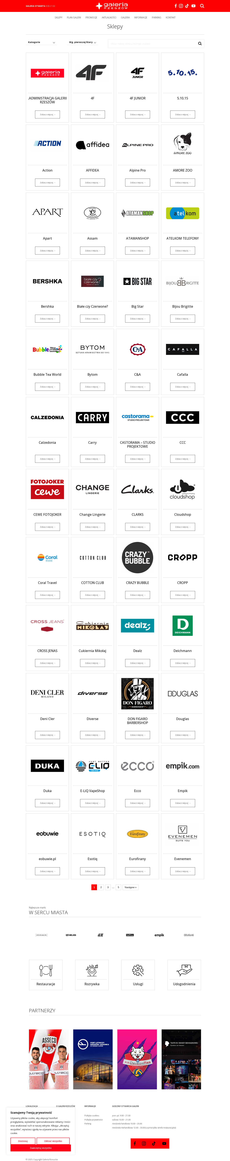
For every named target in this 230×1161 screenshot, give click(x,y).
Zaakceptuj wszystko (41, 1147)
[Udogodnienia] (184, 971)
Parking (156, 17)
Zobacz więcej (46, 114)
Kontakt (170, 17)
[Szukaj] (200, 43)
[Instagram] (181, 6)
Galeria (125, 17)
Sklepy (58, 17)
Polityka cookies (91, 1115)
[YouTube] (193, 6)
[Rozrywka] (92, 971)
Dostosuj (23, 1141)
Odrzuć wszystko (53, 1141)
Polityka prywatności (93, 1119)
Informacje (140, 17)
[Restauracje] (46, 971)
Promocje (91, 17)
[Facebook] (176, 6)
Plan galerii (74, 17)
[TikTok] (187, 6)
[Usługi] (138, 971)
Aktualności (109, 17)
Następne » (130, 887)
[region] (40, 1131)
